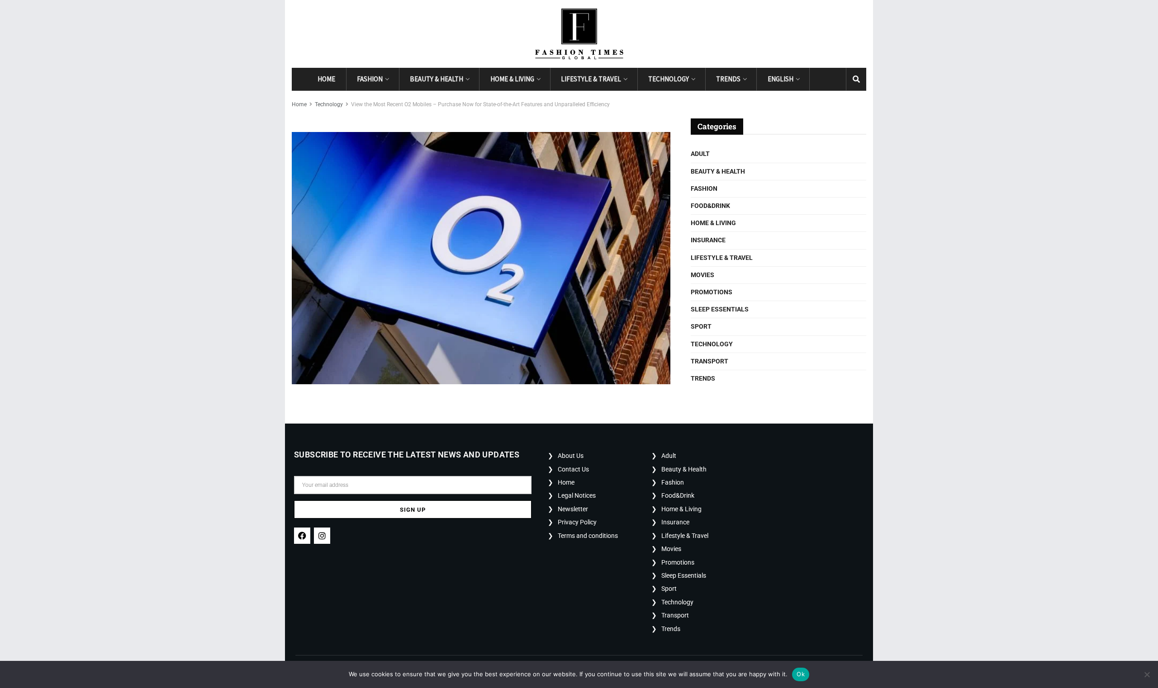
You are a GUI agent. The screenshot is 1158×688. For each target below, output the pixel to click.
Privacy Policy (577, 522)
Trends (728, 79)
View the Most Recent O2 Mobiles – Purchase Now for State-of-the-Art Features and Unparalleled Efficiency (480, 104)
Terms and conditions (588, 535)
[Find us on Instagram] (836, 79)
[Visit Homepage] (579, 34)
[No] (1146, 674)
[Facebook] (302, 536)
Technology (668, 79)
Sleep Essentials (720, 309)
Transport (709, 361)
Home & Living (512, 79)
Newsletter (573, 509)
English (780, 79)
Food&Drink (710, 205)
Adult (700, 153)
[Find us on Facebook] (819, 79)
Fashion (370, 79)
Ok (801, 674)
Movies (702, 274)
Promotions (711, 292)
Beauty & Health (436, 79)
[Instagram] (322, 536)
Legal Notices (577, 495)
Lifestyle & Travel (591, 79)
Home (326, 79)
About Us (571, 455)
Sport (701, 326)
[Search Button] (856, 79)
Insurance (708, 240)
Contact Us (573, 469)
